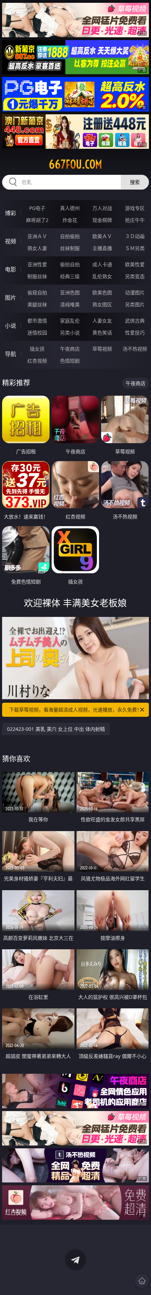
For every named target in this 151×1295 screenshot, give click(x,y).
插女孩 (37, 348)
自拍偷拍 (70, 236)
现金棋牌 (102, 220)
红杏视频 (37, 360)
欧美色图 (102, 292)
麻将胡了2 (37, 220)
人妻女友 (102, 320)
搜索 (135, 182)
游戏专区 (135, 208)
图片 (10, 297)
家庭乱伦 (70, 320)
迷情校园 (37, 332)
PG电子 (37, 208)
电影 (10, 269)
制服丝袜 (37, 276)
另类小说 (70, 332)
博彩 (10, 213)
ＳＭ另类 (135, 248)
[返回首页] (142, 1281)
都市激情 (37, 320)
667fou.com (75, 164)
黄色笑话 (102, 332)
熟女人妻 (37, 248)
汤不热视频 (135, 348)
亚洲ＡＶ (37, 236)
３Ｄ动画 (135, 236)
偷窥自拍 (37, 292)
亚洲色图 (70, 292)
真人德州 (70, 208)
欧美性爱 (135, 264)
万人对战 (102, 208)
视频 (10, 241)
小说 (10, 326)
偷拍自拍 (70, 264)
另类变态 (135, 276)
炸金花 (70, 220)
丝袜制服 (70, 248)
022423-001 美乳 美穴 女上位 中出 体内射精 (56, 729)
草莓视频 (102, 348)
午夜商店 (70, 348)
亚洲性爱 (37, 264)
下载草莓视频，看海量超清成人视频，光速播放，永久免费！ (75, 709)
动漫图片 (135, 292)
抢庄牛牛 (135, 220)
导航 (10, 354)
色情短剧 (70, 360)
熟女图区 (102, 304)
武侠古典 (135, 320)
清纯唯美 (70, 304)
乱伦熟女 (102, 276)
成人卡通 (102, 264)
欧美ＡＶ (102, 236)
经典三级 (70, 276)
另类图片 (135, 304)
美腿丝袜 (37, 304)
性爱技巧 (135, 332)
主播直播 (102, 248)
